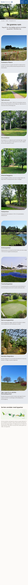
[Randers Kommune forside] (7, 2)
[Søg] (22, 2)
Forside (2, 20)
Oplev (7, 20)
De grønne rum (12, 20)
